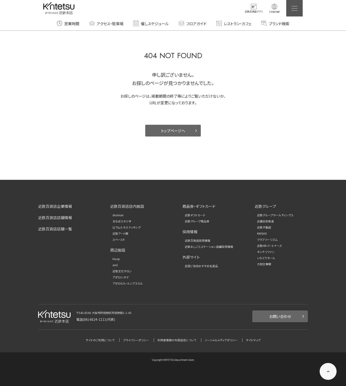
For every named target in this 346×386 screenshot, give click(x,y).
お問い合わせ (280, 316)
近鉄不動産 (264, 227)
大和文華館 (264, 264)
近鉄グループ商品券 (197, 221)
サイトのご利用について (100, 340)
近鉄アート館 (120, 233)
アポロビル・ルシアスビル (128, 283)
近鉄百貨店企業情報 (55, 206)
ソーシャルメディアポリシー (221, 340)
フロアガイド (196, 23)
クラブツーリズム (267, 239)
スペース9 (119, 239)
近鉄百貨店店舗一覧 (55, 229)
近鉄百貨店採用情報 (197, 240)
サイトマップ (253, 340)
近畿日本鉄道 (265, 221)
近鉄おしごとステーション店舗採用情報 (209, 247)
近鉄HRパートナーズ (269, 246)
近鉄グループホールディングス (275, 215)
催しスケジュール (155, 23)
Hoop (116, 259)
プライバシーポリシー (136, 340)
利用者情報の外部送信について (176, 340)
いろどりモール (266, 258)
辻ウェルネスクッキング (127, 227)
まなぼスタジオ (122, 221)
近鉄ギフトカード (195, 215)
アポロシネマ (121, 277)
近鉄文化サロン (122, 271)
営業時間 (71, 23)
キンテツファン (266, 252)
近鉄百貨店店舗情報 (55, 217)
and (115, 265)
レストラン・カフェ (237, 23)
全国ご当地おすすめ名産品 (201, 266)
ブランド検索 (279, 23)
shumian (118, 215)
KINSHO (262, 233)
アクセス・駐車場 (110, 23)
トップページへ (173, 130)
